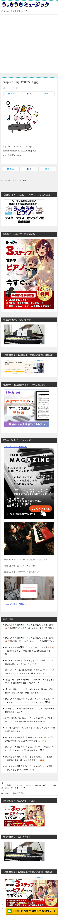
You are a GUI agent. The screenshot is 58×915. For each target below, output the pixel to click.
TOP (28, 786)
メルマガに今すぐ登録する (15, 447)
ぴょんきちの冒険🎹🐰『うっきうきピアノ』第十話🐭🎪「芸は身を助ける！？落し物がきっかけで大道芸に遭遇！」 (29, 650)
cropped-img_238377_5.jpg (15, 180)
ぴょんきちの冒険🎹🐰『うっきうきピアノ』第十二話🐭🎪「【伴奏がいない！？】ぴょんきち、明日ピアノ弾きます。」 (30, 628)
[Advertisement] (29, 44)
